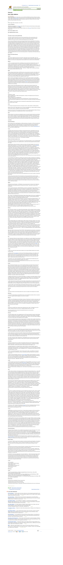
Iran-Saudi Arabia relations (12, 521)
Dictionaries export (10, 531)
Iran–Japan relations (11, 504)
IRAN (9, 525)
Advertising (22, 530)
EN (39, 5)
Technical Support (19, 530)
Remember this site (25, 5)
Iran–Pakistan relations (11, 500)
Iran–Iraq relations (11, 493)
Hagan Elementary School (35, 489)
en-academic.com (10, 9)
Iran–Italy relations (11, 514)
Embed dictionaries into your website (33, 5)
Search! (39, 8)
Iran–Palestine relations (11, 510)
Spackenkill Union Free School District (14, 489)
